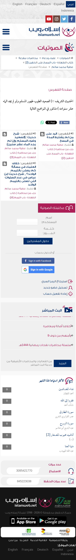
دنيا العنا (69, 446)
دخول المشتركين (38, 241)
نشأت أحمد (69, 405)
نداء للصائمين (66, 389)
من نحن (13, 540)
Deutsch (45, 4)
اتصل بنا (24, 540)
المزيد (62, 363)
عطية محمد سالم (52, 144)
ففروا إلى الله (67, 400)
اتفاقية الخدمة (38, 540)
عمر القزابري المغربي (64, 416)
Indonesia (67, 10)
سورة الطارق (66, 412)
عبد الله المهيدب (66, 451)
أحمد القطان (68, 394)
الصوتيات (51, 48)
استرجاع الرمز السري (54, 281)
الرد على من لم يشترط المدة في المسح (60, 137)
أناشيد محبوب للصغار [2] (60, 435)
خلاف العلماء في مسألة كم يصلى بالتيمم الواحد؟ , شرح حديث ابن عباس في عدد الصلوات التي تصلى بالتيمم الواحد (20, 174)
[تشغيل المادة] (42, 134)
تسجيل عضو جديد (55, 287)
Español (59, 4)
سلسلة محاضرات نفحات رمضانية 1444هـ (45, 342)
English (17, 4)
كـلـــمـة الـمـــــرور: (49, 231)
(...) (71, 439)
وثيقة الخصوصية (58, 540)
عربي (70, 4)
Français (31, 4)
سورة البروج (67, 423)
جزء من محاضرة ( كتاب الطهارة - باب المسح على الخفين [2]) (60, 153)
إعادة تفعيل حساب (55, 293)
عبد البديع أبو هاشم (65, 428)
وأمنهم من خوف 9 (59, 333)
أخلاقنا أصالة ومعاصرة (57, 324)
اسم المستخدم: (49, 220)
